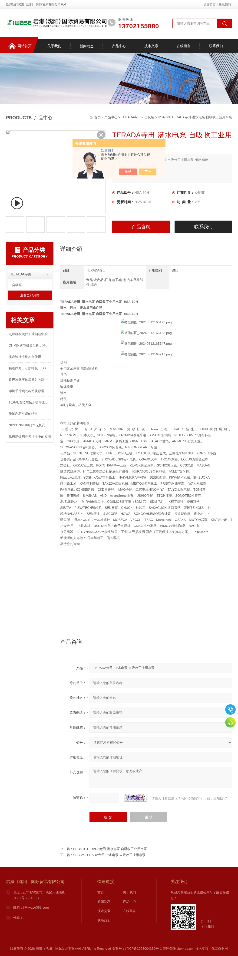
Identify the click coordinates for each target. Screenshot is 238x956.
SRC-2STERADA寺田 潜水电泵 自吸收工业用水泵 (109, 855)
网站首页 (25, 46)
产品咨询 (141, 226)
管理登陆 (169, 948)
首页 (98, 117)
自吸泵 (149, 117)
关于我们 (54, 46)
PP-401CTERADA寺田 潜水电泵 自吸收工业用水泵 (110, 849)
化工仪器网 (220, 948)
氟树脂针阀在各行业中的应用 (30, 436)
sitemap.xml (185, 948)
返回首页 (210, 4)
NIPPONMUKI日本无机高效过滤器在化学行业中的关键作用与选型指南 (30, 425)
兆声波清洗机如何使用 (25, 357)
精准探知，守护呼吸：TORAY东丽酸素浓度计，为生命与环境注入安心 (30, 368)
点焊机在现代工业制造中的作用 (30, 334)
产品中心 (119, 46)
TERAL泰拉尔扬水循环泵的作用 (30, 402)
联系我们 (225, 4)
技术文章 (151, 46)
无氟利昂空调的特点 (23, 414)
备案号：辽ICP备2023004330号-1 (137, 948)
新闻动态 (87, 46)
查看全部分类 (30, 295)
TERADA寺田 (131, 117)
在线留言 (184, 46)
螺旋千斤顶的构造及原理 (26, 391)
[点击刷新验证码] (135, 798)
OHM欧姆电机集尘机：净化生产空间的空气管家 (30, 345)
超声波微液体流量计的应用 (28, 379)
